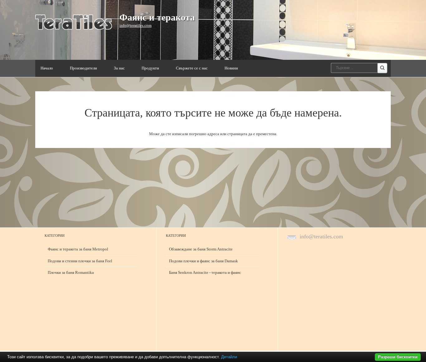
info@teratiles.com (135, 25)
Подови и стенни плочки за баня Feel (80, 261)
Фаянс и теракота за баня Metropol (78, 249)
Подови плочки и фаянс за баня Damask (203, 261)
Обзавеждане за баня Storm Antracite (201, 249)
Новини (231, 68)
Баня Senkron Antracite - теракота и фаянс (205, 272)
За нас (119, 68)
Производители (83, 68)
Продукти (150, 68)
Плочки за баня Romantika (71, 272)
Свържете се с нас (192, 68)
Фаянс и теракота (157, 17)
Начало (47, 68)
